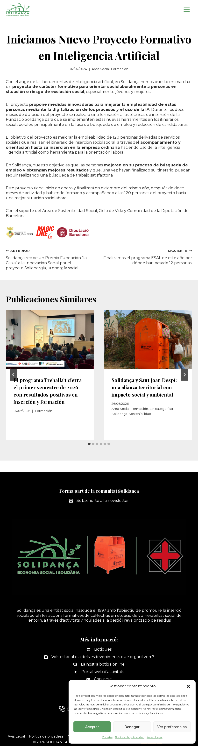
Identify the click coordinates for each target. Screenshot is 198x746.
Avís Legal (16, 736)
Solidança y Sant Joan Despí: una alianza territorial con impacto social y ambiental (144, 387)
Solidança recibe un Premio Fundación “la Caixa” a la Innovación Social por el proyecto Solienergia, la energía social (46, 259)
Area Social (101, 69)
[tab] (89, 444)
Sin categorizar (161, 409)
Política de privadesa (46, 736)
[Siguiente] (184, 375)
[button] (188, 686)
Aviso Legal (155, 737)
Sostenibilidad (140, 414)
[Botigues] (99, 649)
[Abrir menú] (186, 9)
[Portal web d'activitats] (99, 672)
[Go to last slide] (13, 375)
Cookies (107, 737)
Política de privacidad (129, 737)
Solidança (119, 414)
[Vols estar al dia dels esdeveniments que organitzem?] (99, 657)
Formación (119, 69)
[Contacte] (99, 679)
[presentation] (50, 339)
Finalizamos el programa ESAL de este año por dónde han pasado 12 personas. (147, 257)
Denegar (132, 727)
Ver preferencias (172, 727)
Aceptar (92, 727)
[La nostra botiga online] (99, 664)
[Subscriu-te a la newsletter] (99, 500)
